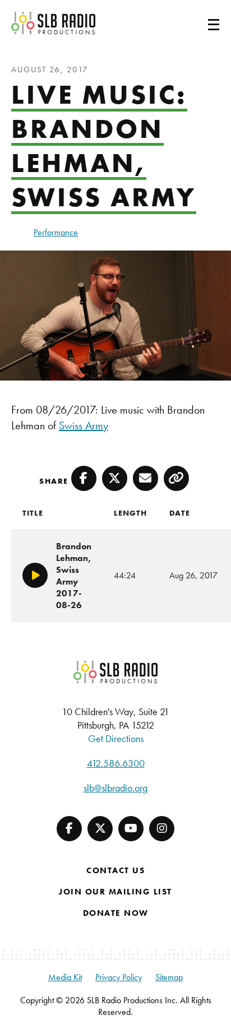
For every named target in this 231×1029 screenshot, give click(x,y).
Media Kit (65, 977)
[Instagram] (161, 828)
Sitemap (169, 977)
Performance (56, 232)
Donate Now (116, 913)
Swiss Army (83, 425)
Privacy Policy (118, 977)
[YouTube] (131, 828)
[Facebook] (69, 828)
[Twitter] (100, 828)
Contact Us (115, 870)
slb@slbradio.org (115, 787)
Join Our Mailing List (115, 891)
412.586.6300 (116, 763)
